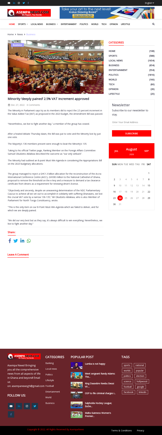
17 (120, 191)
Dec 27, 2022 (17, 104)
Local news (37, 24)
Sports (22, 24)
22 (149, 191)
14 (143, 185)
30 (114, 204)
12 (131, 185)
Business (51, 24)
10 (120, 185)
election (140, 375)
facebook (128, 392)
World (94, 24)
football (128, 386)
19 (131, 191)
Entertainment (69, 24)
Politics (84, 24)
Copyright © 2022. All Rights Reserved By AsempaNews (55, 429)
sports (127, 365)
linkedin (142, 392)
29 (149, 198)
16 (114, 191)
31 (120, 204)
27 (137, 198)
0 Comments (33, 104)
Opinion (114, 24)
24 (120, 198)
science (127, 381)
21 (143, 191)
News (20, 34)
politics (127, 375)
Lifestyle (125, 24)
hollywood (142, 381)
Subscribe (131, 133)
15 (149, 185)
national (140, 365)
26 (131, 198)
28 (143, 198)
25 (126, 198)
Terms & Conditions (121, 430)
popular (140, 370)
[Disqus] (55, 305)
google (140, 386)
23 (114, 198)
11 (126, 185)
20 (137, 191)
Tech (104, 24)
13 (137, 185)
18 (126, 191)
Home (12, 24)
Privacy (140, 430)
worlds (127, 370)
